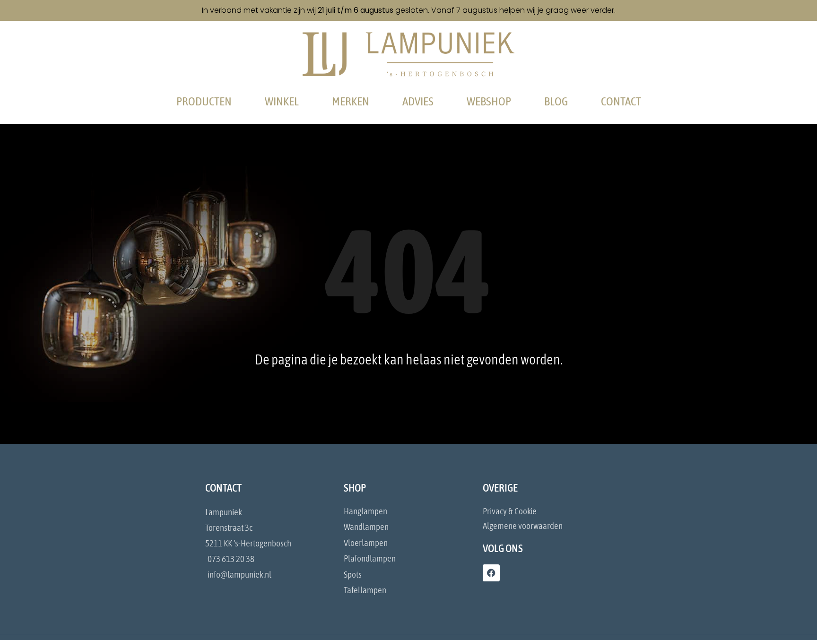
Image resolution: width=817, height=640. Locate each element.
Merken (350, 101)
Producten (204, 101)
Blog (556, 101)
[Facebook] (491, 572)
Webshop (489, 101)
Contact (621, 101)
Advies (418, 101)
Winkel (282, 101)
